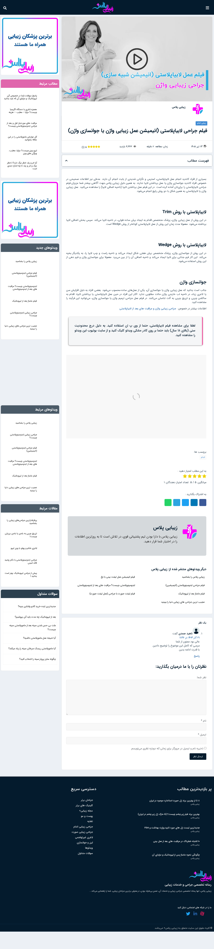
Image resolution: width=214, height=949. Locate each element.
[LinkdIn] (195, 914)
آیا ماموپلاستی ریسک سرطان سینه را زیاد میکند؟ (32, 649)
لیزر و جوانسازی (85, 843)
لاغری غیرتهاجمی (84, 837)
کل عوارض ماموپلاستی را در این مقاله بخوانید (22, 138)
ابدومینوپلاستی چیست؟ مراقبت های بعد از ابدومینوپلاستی (106, 585)
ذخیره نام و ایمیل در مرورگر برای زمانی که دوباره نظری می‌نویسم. (167, 748)
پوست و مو (87, 816)
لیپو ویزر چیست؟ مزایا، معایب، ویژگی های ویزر (23, 152)
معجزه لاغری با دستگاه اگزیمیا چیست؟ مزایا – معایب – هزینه (23, 111)
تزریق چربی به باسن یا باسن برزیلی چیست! (21, 535)
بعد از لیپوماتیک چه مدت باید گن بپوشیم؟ (35, 617)
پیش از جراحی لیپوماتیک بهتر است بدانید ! (21, 574)
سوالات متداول (85, 853)
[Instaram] (181, 914)
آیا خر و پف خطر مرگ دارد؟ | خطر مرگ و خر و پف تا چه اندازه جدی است (22, 165)
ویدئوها (89, 848)
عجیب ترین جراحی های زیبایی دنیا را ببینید (183, 602)
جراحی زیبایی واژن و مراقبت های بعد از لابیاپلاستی (147, 308)
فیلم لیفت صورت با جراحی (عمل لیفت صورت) (112, 594)
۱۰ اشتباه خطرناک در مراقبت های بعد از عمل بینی (176, 841)
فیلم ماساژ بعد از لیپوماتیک (191, 594)
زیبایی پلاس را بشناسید (193, 577)
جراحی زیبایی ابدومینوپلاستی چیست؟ (23, 314)
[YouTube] (209, 914)
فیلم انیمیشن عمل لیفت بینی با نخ (118, 577)
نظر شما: (201, 677)
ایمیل (202, 735)
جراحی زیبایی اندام (83, 827)
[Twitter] (188, 914)
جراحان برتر (87, 800)
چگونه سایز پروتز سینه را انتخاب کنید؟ (37, 659)
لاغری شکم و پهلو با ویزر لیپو (24, 548)
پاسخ (197, 656)
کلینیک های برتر (84, 805)
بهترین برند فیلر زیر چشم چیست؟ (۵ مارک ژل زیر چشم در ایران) (169, 814)
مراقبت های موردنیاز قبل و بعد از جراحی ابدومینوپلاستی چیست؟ (22, 124)
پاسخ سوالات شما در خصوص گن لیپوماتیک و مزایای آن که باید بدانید (20, 97)
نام (203, 721)
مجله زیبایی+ (86, 811)
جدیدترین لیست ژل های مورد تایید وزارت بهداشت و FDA (172, 828)
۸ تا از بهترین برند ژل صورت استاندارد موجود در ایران (174, 800)
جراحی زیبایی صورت (82, 832)
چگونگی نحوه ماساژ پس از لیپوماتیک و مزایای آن (176, 855)
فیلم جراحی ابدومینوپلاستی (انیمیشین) (185, 585)
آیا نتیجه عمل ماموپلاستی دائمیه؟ (39, 638)
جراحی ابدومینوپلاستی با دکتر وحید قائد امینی (21, 561)
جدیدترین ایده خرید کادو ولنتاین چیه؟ (37, 606)
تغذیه (90, 821)
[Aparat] (202, 914)
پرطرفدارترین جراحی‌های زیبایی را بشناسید (22, 522)
